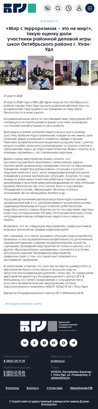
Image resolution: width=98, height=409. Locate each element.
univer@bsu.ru (60, 377)
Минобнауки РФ (81, 388)
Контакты (12, 388)
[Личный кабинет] (79, 8)
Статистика (54, 388)
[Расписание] (68, 8)
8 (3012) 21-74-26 (14, 372)
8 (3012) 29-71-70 (14, 361)
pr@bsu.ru (57, 361)
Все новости (49, 21)
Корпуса (33, 388)
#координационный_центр (23, 303)
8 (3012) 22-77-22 (14, 375)
